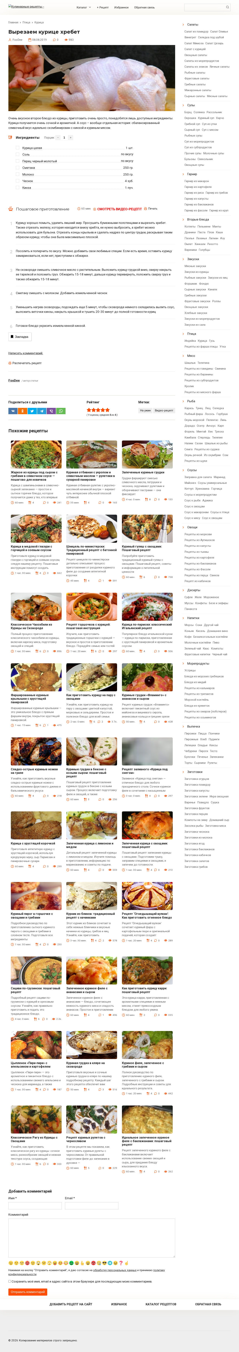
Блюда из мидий (195, 682)
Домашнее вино (217, 631)
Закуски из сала (194, 324)
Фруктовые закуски (197, 301)
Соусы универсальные (212, 483)
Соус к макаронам (196, 512)
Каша (219, 232)
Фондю (204, 283)
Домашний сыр (219, 820)
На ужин (145, 410)
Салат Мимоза (194, 43)
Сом (225, 455)
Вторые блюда (198, 219)
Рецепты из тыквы (196, 551)
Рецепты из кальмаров (199, 688)
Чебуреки (190, 751)
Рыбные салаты (194, 72)
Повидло (203, 802)
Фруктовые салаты (196, 78)
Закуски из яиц (218, 277)
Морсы (189, 625)
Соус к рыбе (192, 500)
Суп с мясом (210, 129)
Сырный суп (192, 129)
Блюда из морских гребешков (204, 676)
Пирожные (191, 739)
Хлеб (203, 739)
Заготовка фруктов (196, 808)
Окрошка (190, 118)
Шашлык (190, 363)
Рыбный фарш (193, 414)
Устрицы (190, 670)
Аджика (207, 500)
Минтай (201, 431)
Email (70, 1198)
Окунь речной (193, 455)
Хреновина (202, 488)
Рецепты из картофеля (199, 557)
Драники (190, 232)
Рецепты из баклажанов (200, 563)
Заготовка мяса (215, 825)
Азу (222, 238)
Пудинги (214, 739)
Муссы (188, 603)
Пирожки (190, 733)
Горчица (216, 488)
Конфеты (201, 603)
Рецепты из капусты (197, 546)
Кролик (189, 386)
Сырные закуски (195, 289)
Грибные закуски (195, 295)
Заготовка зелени (196, 796)
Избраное (119, 1304)
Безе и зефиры (218, 603)
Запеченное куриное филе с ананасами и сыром (87, 990)
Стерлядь (204, 437)
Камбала (190, 437)
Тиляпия (217, 437)
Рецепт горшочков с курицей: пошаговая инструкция (88, 626)
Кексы (213, 745)
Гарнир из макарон (196, 181)
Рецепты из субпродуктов (201, 380)
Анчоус (211, 425)
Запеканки (217, 757)
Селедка (218, 408)
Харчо (220, 118)
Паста (201, 232)
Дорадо (189, 425)
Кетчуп (188, 488)
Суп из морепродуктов (199, 141)
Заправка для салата (198, 477)
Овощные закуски (196, 307)
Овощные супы (194, 165)
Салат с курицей (195, 49)
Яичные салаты (219, 66)
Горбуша (222, 414)
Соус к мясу (192, 518)
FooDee (14, 380)
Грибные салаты (195, 84)
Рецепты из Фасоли (197, 569)
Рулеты (212, 763)
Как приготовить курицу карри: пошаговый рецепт (144, 990)
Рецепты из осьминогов (200, 717)
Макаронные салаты (197, 90)
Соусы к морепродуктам (200, 494)
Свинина (220, 368)
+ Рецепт (103, 7)
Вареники (190, 250)
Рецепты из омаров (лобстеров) (205, 711)
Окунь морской (194, 420)
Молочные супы (213, 153)
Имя (12, 1198)
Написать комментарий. (25, 353)
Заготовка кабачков (197, 855)
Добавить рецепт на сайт (70, 1304)
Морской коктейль (196, 699)
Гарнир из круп (218, 210)
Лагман (213, 238)
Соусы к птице (219, 512)
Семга (188, 449)
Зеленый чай (192, 648)
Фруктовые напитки (197, 654)
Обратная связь (144, 7)
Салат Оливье (219, 31)
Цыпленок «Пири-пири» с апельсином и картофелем (30, 1064)
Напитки (193, 618)
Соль (26, 154)
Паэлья (189, 238)
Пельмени (203, 226)
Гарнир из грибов (217, 192)
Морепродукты (198, 663)
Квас (206, 648)
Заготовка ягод (194, 843)
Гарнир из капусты (196, 198)
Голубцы (204, 250)
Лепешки (190, 745)
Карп (221, 425)
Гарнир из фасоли (195, 210)
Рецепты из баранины (198, 374)
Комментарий (18, 1214)
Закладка (21, 337)
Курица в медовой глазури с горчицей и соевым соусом (31, 548)
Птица (191, 334)
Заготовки (194, 772)
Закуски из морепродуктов (202, 318)
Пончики (214, 733)
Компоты (217, 648)
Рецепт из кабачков (197, 581)
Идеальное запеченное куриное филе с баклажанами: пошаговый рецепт (146, 1141)
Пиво (216, 642)
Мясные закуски (195, 266)
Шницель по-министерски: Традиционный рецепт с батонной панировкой (91, 550)
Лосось (210, 414)
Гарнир (192, 174)
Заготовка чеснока (196, 831)
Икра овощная (219, 796)
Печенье (202, 757)
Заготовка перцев (196, 814)
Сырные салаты (194, 96)
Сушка (215, 802)
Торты (188, 763)
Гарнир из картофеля (198, 187)
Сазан (199, 443)
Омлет (188, 244)
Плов (210, 232)
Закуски (193, 259)
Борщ (188, 112)
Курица (202, 340)
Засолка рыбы (193, 825)
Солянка (199, 112)
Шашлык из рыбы (216, 443)
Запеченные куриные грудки (143, 472)
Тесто (213, 751)
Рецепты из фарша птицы (201, 346)
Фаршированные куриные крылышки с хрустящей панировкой (30, 698)
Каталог (82, 7)
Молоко (28, 174)
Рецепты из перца (196, 575)
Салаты (192, 24)
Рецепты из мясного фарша (202, 392)
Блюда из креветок (197, 705)
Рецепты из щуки (195, 461)
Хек (210, 431)
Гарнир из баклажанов (199, 204)
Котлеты (189, 226)
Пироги (203, 751)
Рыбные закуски (195, 277)
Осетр (200, 425)
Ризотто (212, 244)
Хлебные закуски (195, 313)
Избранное (121, 7)
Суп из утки (209, 124)
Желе (198, 597)
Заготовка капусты (196, 790)
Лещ (208, 408)
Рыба (191, 401)
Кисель (200, 631)
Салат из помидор (196, 31)
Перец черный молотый (39, 161)
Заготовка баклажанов (199, 849)
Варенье (189, 802)
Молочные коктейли (197, 642)
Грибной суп (192, 124)
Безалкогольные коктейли (210, 636)
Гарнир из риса (194, 192)
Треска (219, 431)
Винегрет (190, 37)
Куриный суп (206, 118)
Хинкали (200, 244)
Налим (188, 443)
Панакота (190, 609)
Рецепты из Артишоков (199, 540)
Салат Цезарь (214, 43)
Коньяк (189, 631)
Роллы (216, 301)
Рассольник (214, 112)
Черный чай (219, 654)
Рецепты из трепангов (198, 694)
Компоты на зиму (195, 820)
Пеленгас (212, 420)
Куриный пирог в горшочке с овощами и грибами (32, 915)
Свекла (214, 575)
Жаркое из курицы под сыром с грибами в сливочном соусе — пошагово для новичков (34, 476)
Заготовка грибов (196, 867)
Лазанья (201, 238)
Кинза (26, 188)
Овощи (192, 527)
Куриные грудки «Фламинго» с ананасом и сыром (144, 696)
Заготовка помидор (197, 784)
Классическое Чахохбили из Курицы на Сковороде (31, 626)
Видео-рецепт (164, 410)
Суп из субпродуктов (198, 147)
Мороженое (211, 597)
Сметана (28, 168)
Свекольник (205, 159)
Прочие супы (192, 153)
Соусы (192, 470)
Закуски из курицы (196, 272)
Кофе (188, 636)
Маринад (219, 477)
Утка (223, 346)
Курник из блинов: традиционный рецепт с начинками (90, 915)
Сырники (200, 763)
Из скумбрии (212, 455)
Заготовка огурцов (196, 779)
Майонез (190, 483)
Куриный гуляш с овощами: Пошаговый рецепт (142, 548)
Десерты (193, 590)
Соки (198, 625)
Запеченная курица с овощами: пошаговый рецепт (145, 845)
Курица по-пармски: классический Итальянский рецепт (147, 626)
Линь (223, 420)
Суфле (188, 597)
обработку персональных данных (114, 1270)
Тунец (199, 408)
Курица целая (32, 148)
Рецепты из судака (206, 449)
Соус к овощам (194, 506)
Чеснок (27, 181)
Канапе (212, 289)
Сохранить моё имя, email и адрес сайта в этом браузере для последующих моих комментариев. (82, 1281)
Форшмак (190, 283)
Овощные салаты (195, 55)
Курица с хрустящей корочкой (33, 843)
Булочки (189, 757)
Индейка (190, 340)
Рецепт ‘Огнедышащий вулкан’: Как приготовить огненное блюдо (147, 915)
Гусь (212, 340)
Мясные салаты (217, 96)
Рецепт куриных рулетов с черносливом (85, 1139)
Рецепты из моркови (198, 534)
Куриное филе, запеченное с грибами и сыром (143, 1064)
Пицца (202, 733)
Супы (191, 105)
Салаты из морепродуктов (201, 61)
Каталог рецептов (161, 1304)
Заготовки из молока (198, 837)
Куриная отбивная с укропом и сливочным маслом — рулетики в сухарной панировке (90, 476)
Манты (216, 226)
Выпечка (193, 726)
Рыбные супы (193, 135)
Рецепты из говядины (198, 368)
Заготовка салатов (196, 861)
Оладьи (202, 745)
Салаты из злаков (196, 66)
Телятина (203, 363)
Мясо (191, 356)
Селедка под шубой (211, 37)
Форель (189, 431)
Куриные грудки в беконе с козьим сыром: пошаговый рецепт (86, 773)
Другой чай (211, 625)
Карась (189, 408)
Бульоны (190, 159)
